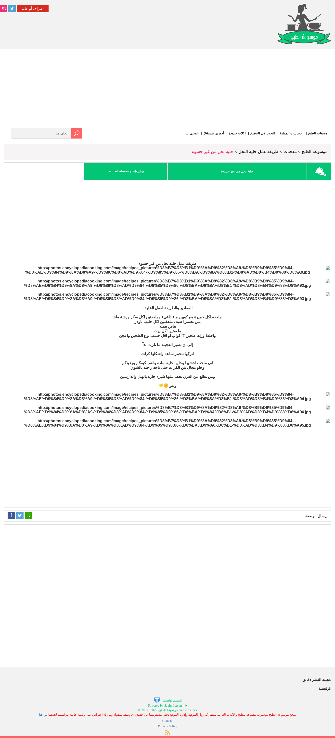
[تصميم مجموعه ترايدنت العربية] (167, 700)
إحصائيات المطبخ (292, 133)
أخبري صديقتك (213, 133)
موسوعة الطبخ (314, 151)
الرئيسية (325, 688)
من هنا (43, 714)
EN (3, 9)
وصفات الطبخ (317, 133)
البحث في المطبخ (262, 133)
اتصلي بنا (192, 133)
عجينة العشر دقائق (316, 679)
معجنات (290, 151)
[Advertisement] (167, 88)
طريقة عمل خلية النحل (258, 151)
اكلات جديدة (237, 133)
